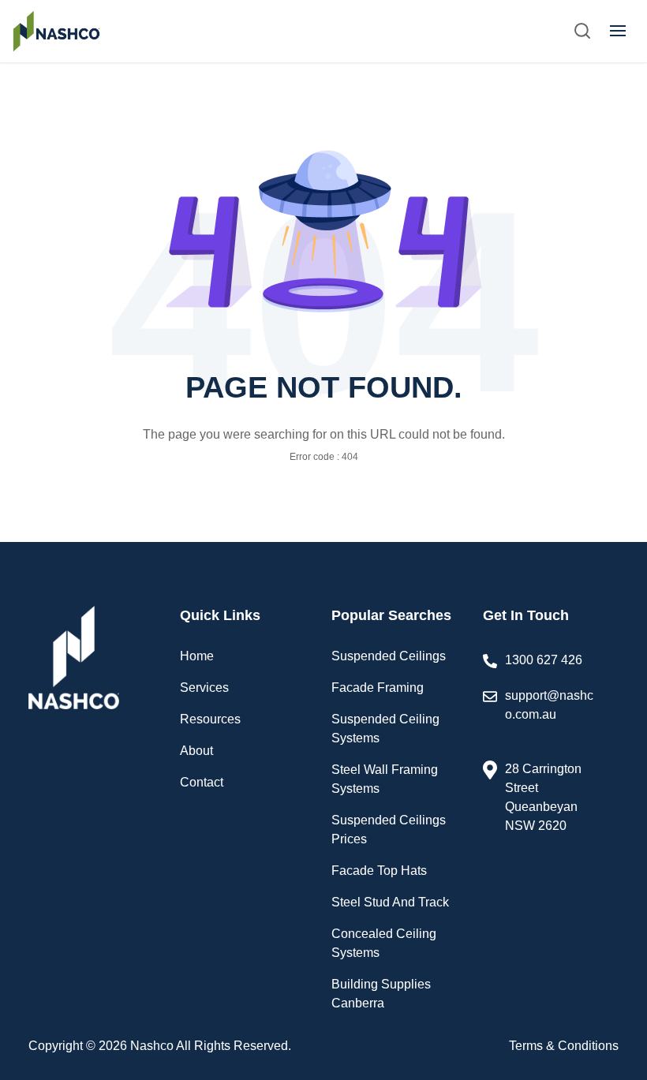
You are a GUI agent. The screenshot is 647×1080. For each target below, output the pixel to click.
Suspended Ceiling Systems (385, 728)
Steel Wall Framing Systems (384, 779)
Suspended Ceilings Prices (388, 829)
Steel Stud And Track (390, 902)
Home (197, 656)
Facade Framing (377, 687)
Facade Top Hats (379, 870)
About (196, 750)
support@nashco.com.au (549, 705)
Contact (201, 782)
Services (204, 687)
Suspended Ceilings (388, 656)
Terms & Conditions (564, 1045)
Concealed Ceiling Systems (383, 943)
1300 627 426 (543, 660)
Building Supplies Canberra (381, 993)
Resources (210, 719)
